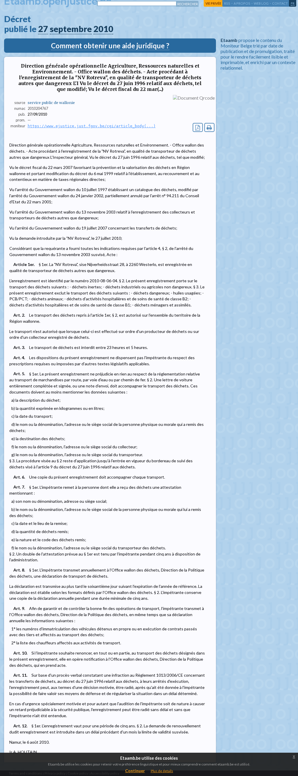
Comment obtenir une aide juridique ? (110, 45)
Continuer (135, 770)
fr (293, 3)
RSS (227, 3)
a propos (242, 3)
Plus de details (162, 771)
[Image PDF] (198, 127)
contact (280, 3)
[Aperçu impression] (209, 127)
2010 (103, 29)
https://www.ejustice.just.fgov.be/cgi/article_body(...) (92, 126)
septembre (71, 29)
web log (261, 3)
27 (43, 29)
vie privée (213, 3)
